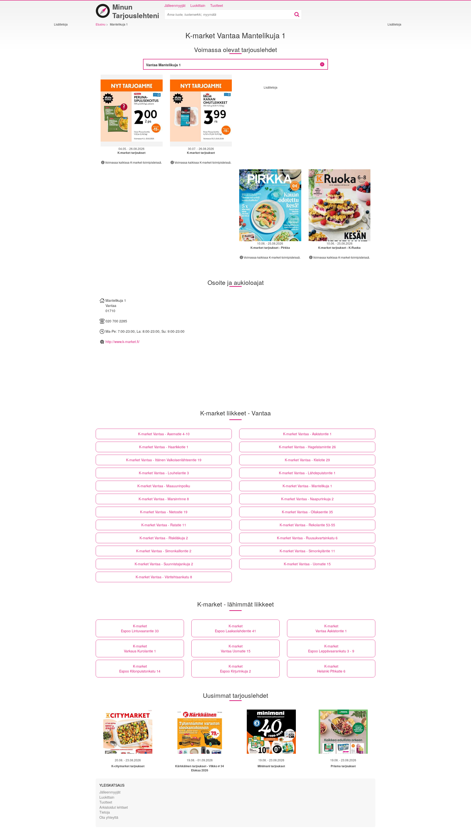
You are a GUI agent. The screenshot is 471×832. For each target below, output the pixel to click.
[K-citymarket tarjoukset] (127, 732)
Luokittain (197, 5)
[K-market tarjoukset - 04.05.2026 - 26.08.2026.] (132, 110)
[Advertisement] (68, 99)
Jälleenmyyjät (174, 5)
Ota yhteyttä (108, 817)
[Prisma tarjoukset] (343, 732)
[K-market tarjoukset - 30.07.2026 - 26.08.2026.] (201, 110)
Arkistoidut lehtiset (113, 807)
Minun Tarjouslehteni (135, 11)
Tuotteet (216, 5)
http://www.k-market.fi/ (122, 341)
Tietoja (104, 812)
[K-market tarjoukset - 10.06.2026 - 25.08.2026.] (270, 205)
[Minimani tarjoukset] (271, 732)
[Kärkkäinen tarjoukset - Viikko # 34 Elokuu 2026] (199, 732)
